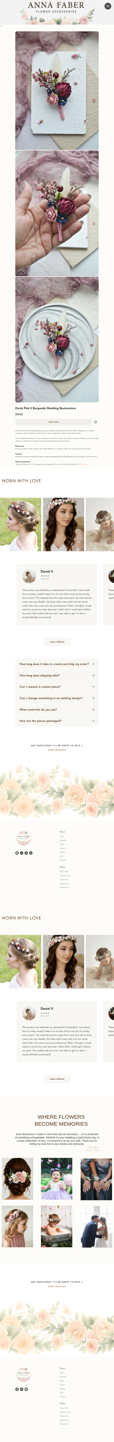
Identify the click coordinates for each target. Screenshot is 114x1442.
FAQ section (83, 656)
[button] (57, 833)
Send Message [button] (57, 941)
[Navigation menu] (107, 6)
